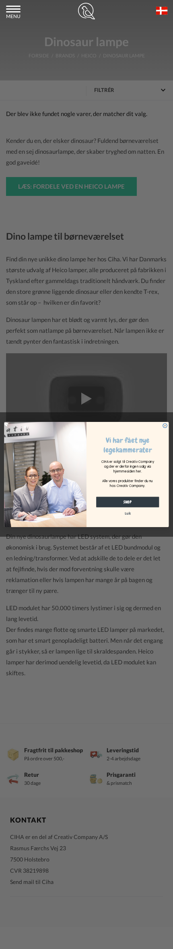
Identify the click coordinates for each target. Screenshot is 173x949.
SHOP (128, 502)
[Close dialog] (165, 426)
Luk (128, 513)
